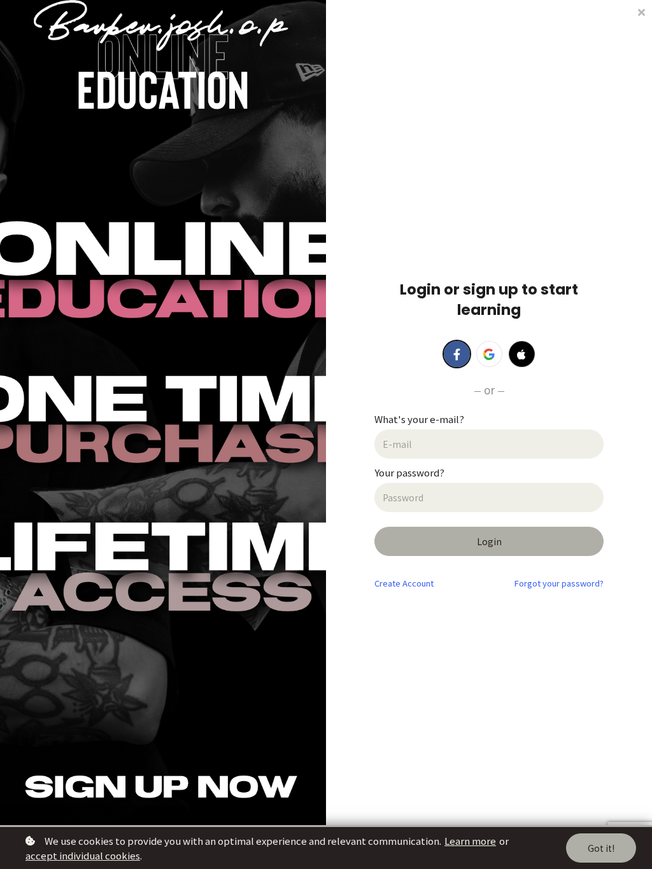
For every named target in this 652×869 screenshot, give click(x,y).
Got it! (601, 848)
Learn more (470, 840)
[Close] (641, 11)
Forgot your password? (559, 583)
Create (404, 583)
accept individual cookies (82, 855)
